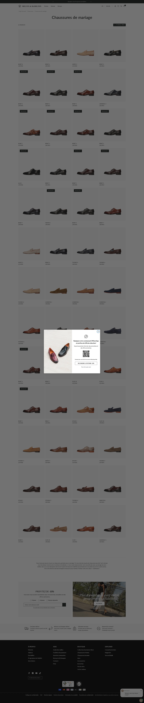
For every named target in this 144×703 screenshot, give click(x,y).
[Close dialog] (98, 331)
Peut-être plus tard (86, 367)
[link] (86, 353)
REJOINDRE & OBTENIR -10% (86, 363)
